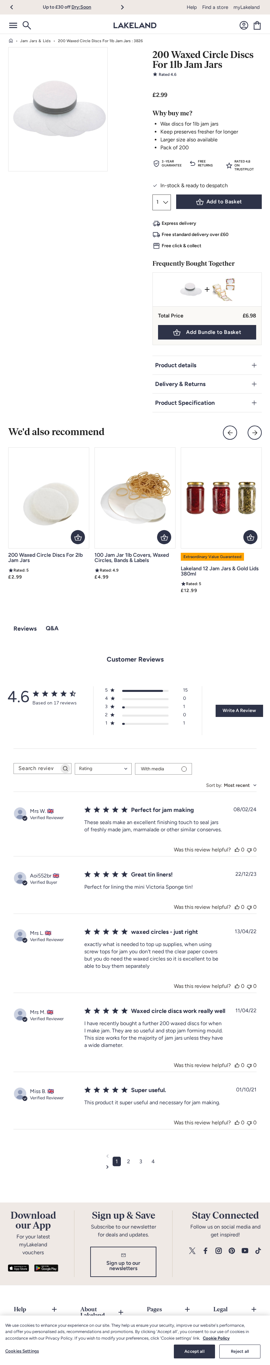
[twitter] (192, 1251)
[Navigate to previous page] (135, 1156)
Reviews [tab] (25, 628)
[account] (244, 25)
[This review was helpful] (237, 849)
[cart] (257, 25)
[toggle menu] (13, 25)
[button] (15, 7)
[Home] (11, 41)
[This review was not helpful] (249, 849)
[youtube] (245, 1251)
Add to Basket (224, 201)
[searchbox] (36, 768)
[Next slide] (255, 433)
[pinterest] (232, 1251)
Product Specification (185, 402)
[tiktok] (258, 1251)
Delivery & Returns (180, 384)
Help (192, 7)
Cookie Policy (216, 1338)
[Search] (26, 25)
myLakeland (246, 7)
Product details (175, 365)
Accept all (194, 1351)
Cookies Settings (22, 1351)
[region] (135, 1340)
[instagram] (219, 1251)
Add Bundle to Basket (213, 332)
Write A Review (239, 710)
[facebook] (205, 1251)
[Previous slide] (230, 433)
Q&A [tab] (52, 628)
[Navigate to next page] (135, 1167)
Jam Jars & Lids (35, 41)
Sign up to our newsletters (123, 1265)
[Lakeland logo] (135, 25)
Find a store (215, 7)
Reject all (240, 1351)
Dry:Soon (81, 7)
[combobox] (103, 769)
